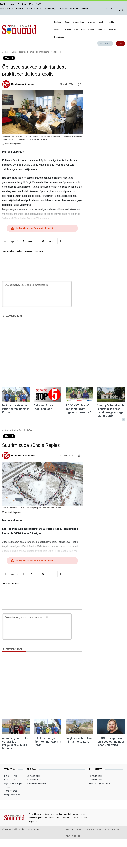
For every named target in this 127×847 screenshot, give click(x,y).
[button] (121, 10)
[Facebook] (107, 8)
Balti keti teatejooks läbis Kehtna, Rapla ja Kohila (15, 409)
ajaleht (19, 251)
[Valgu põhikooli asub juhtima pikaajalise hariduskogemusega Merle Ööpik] (111, 394)
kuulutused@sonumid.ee (100, 783)
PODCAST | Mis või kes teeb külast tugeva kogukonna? (78, 409)
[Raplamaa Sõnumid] (6, 84)
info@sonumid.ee (12, 794)
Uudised (6, 52)
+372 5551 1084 (34, 779)
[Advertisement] (106, 66)
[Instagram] (111, 8)
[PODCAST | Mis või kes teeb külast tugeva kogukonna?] (79, 394)
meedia (28, 251)
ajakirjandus (8, 251)
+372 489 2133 (10, 791)
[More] (60, 241)
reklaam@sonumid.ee (36, 783)
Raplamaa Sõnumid (23, 84)
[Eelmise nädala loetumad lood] (47, 394)
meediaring (40, 251)
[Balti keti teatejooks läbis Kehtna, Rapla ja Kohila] (16, 394)
